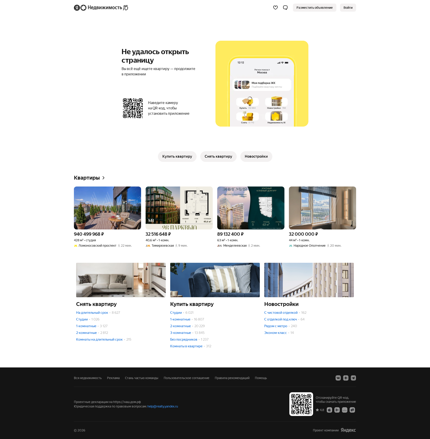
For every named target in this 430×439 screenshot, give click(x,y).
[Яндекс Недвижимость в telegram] (353, 378)
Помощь (261, 378)
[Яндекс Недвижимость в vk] (338, 378)
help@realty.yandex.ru (162, 406)
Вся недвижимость (88, 378)
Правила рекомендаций (232, 378)
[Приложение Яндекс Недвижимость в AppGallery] (344, 409)
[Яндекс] (348, 430)
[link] (348, 8)
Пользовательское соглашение (186, 378)
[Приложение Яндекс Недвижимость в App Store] (329, 409)
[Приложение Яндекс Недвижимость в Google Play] (337, 409)
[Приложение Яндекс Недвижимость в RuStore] (352, 409)
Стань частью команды (141, 378)
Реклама (113, 378)
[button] (285, 8)
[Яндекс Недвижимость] (101, 7)
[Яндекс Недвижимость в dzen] (345, 378)
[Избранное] (275, 8)
